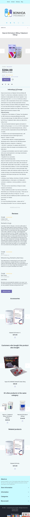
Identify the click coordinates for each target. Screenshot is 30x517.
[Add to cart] (15, 337)
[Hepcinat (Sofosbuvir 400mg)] (22, 405)
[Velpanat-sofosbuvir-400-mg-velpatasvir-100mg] (15, 316)
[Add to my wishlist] (13, 79)
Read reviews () (6, 76)
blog (22, 1)
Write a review (14, 76)
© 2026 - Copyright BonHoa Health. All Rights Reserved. (15, 507)
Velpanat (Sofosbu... (15, 463)
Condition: (4, 66)
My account (4, 501)
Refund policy (15, 510)
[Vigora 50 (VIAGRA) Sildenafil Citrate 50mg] (15, 365)
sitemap (18, 1)
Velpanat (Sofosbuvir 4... (15, 332)
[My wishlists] (18, 23)
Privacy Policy (15, 509)
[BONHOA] (15, 12)
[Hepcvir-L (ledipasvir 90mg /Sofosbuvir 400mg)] (7, 405)
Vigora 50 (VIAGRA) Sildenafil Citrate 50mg (15, 381)
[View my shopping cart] (23, 23)
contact (13, 1)
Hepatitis (3, 27)
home (8, 1)
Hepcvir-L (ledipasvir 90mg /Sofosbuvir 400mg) (7, 416)
